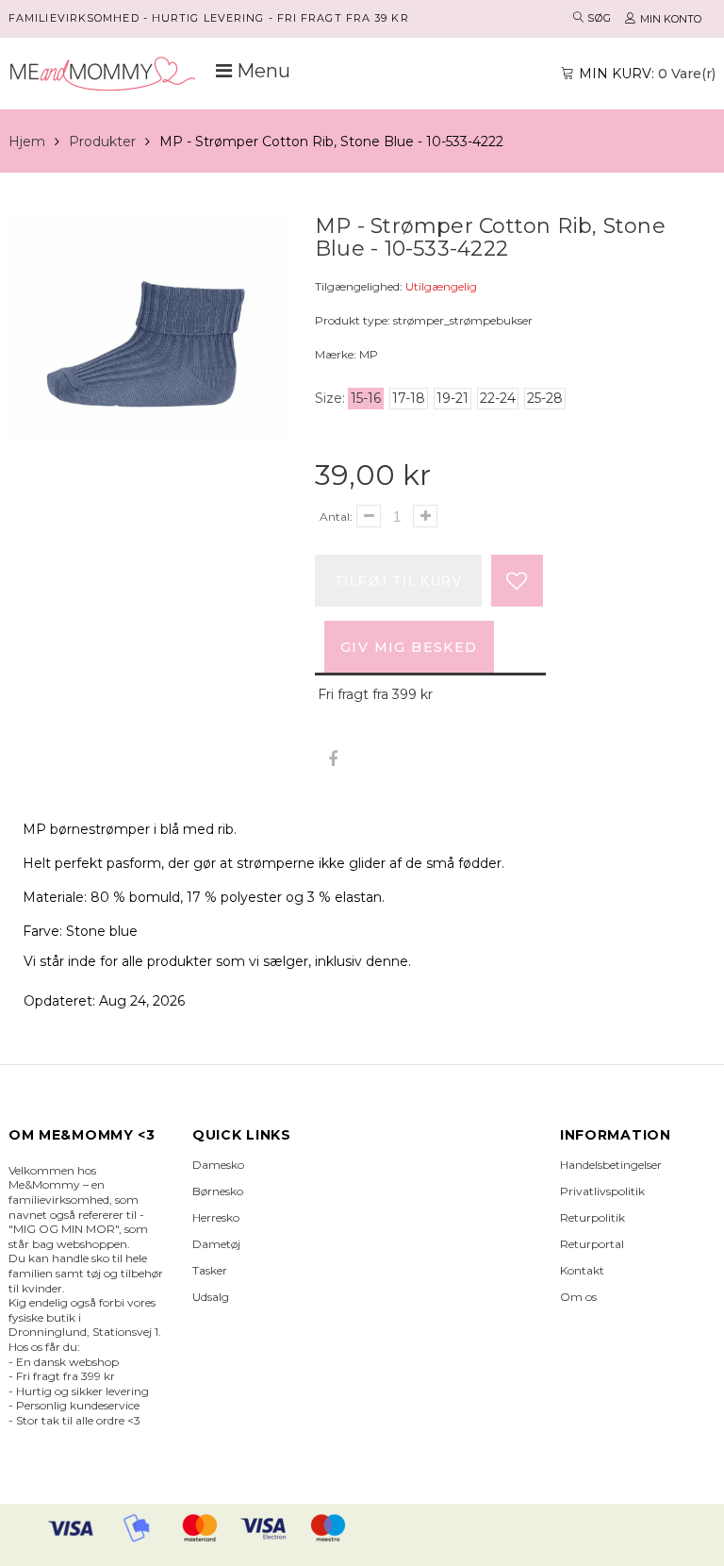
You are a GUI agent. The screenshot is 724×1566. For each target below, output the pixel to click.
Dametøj (216, 1244)
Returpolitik (592, 1217)
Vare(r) (647, 73)
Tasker (209, 1270)
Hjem (26, 141)
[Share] (332, 759)
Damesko (218, 1165)
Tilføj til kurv (398, 581)
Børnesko (217, 1191)
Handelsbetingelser (611, 1165)
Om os (578, 1297)
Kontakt (582, 1270)
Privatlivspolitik (602, 1191)
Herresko (215, 1217)
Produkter (102, 141)
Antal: (336, 516)
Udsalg (210, 1297)
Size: (330, 398)
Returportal (592, 1244)
